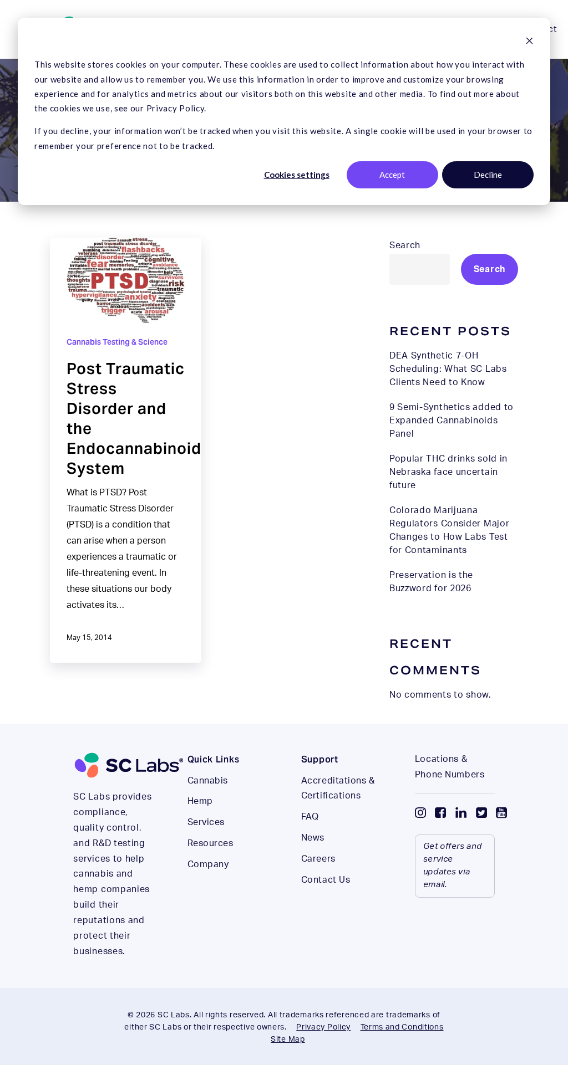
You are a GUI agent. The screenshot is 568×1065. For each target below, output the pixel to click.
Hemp (200, 801)
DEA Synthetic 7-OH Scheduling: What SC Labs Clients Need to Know (448, 369)
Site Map (288, 1039)
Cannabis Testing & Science (117, 342)
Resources (210, 843)
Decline (488, 175)
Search (404, 245)
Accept (392, 175)
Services (206, 822)
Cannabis (207, 780)
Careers (318, 858)
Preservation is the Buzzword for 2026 (431, 582)
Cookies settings (296, 175)
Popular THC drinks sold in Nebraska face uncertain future (448, 472)
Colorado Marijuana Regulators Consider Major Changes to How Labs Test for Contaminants (449, 530)
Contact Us (326, 879)
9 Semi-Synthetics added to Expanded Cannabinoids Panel (451, 420)
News (312, 837)
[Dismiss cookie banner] (529, 41)
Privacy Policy (323, 1027)
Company (208, 864)
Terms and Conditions (402, 1027)
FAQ (310, 816)
